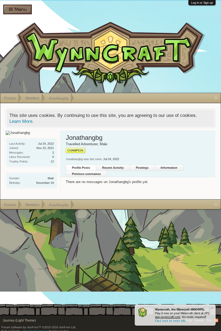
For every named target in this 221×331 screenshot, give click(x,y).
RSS (216, 320)
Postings (142, 167)
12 (52, 161)
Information (169, 167)
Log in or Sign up (202, 2)
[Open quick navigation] (216, 98)
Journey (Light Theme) (19, 320)
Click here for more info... (171, 320)
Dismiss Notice (212, 308)
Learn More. (21, 121)
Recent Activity (113, 167)
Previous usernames (86, 173)
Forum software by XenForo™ (38, 327)
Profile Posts (81, 167)
